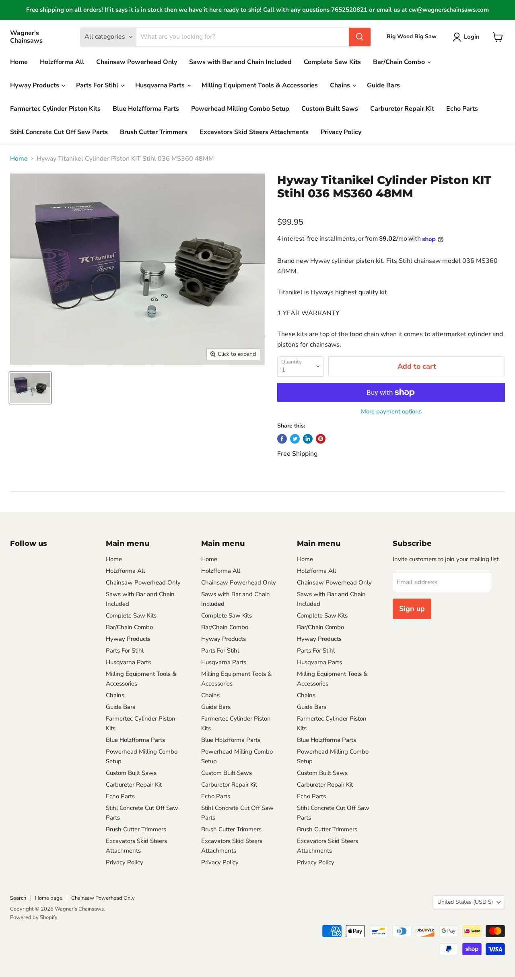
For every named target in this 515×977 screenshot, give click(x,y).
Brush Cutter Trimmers (153, 132)
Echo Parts (462, 108)
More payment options (391, 411)
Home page (48, 898)
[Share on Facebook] (282, 439)
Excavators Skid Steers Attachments (254, 132)
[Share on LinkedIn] (308, 439)
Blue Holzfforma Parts (146, 108)
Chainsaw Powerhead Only (136, 62)
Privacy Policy (341, 132)
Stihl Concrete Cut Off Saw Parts (59, 132)
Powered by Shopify (34, 917)
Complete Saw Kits (332, 62)
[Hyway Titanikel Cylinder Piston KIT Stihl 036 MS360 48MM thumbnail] (30, 388)
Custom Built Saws (329, 108)
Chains (341, 85)
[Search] (360, 37)
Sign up (412, 608)
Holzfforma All (62, 62)
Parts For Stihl (98, 85)
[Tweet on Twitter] (295, 439)
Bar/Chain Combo (399, 62)
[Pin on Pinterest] (320, 439)
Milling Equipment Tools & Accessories (260, 85)
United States (465, 902)
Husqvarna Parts (160, 85)
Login (472, 37)
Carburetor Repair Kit (402, 108)
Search (18, 898)
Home (19, 62)
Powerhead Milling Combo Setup (240, 108)
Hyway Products (35, 85)
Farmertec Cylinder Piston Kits (55, 108)
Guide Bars (383, 85)
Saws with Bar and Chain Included (240, 62)
